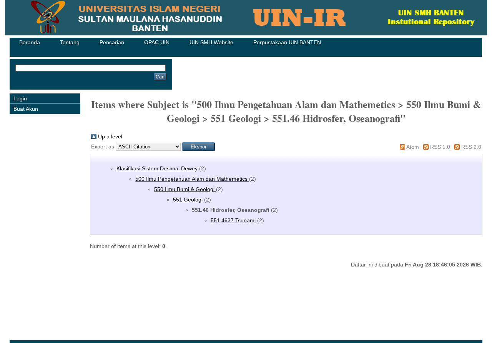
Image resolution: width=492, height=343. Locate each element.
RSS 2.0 (471, 147)
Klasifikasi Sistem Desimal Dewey (157, 168)
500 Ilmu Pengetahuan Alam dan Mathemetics (192, 179)
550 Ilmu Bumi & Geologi (185, 189)
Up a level (110, 136)
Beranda (29, 42)
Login (20, 98)
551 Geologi (188, 199)
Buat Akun (25, 109)
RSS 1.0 (440, 147)
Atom (412, 147)
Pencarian (112, 42)
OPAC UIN (157, 42)
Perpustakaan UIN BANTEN (287, 42)
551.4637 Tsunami (233, 220)
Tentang (70, 42)
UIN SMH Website (211, 42)
